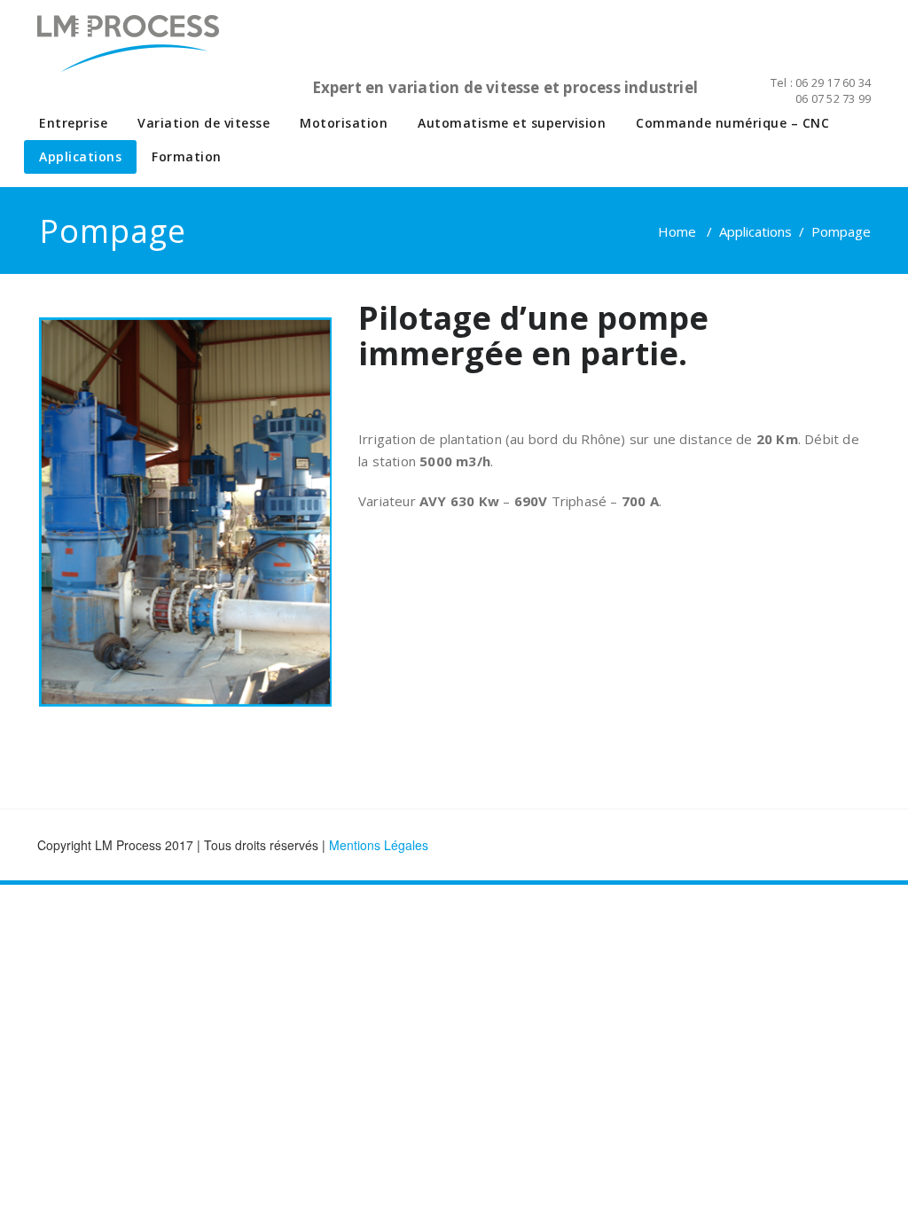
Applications (80, 156)
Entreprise (73, 122)
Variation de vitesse (203, 122)
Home (677, 231)
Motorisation (343, 122)
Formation (187, 156)
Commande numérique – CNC (732, 122)
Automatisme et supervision (512, 122)
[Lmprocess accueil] (150, 53)
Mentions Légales (378, 845)
